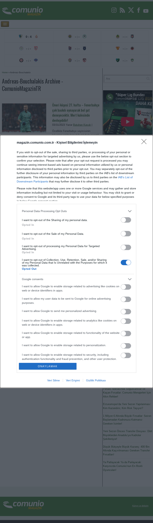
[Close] (145, 143)
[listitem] (76, 211)
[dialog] (76, 261)
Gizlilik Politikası (96, 380)
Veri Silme (53, 380)
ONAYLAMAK (48, 366)
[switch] (126, 220)
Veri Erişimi (73, 380)
